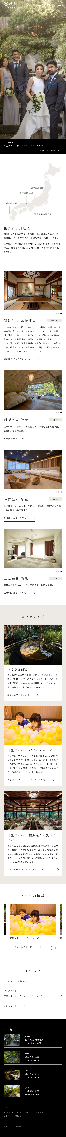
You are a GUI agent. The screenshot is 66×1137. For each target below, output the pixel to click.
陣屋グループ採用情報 (12, 1116)
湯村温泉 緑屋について (15, 517)
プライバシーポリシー (23, 1112)
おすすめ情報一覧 (23, 947)
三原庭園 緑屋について (15, 592)
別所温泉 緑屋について (15, 438)
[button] (56, 313)
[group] (33, 922)
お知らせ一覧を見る (50, 150)
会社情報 (39, 1112)
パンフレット (9, 1107)
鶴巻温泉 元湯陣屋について (17, 359)
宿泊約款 (7, 1112)
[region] (33, 983)
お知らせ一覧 (10, 1006)
